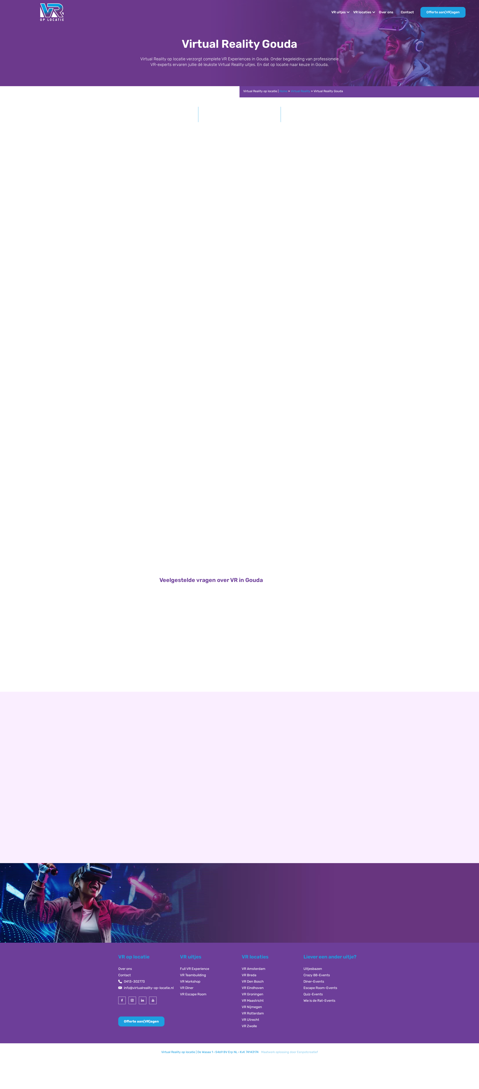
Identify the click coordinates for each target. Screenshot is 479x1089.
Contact (407, 12)
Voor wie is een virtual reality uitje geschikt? (202, 631)
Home (283, 91)
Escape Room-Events (320, 988)
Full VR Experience (194, 969)
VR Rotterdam (253, 1013)
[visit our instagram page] (132, 1000)
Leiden (129, 820)
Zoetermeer (133, 826)
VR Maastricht (253, 1001)
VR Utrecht (250, 1020)
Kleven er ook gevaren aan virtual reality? (200, 691)
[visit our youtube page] (153, 1000)
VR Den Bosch (253, 981)
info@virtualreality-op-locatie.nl (149, 988)
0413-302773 (134, 981)
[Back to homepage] (52, 12)
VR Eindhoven (253, 988)
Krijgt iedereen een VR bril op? (189, 661)
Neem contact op (138, 859)
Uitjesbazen (312, 969)
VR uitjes (338, 12)
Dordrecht (132, 832)
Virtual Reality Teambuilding (239, 546)
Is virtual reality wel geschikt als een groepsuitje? (207, 676)
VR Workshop (190, 981)
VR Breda (249, 975)
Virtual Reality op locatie (162, 209)
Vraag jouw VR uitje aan (336, 435)
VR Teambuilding (193, 975)
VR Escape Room (193, 994)
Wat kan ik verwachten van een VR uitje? (199, 646)
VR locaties (362, 12)
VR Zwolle (249, 1026)
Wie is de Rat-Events (319, 1001)
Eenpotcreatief (307, 1052)
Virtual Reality (300, 91)
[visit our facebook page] (122, 1000)
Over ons (386, 12)
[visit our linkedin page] (142, 1000)
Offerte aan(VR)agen (443, 12)
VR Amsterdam (253, 969)
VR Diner (186, 988)
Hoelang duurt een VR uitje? (188, 615)
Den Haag (131, 813)
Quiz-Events (313, 994)
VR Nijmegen (252, 1007)
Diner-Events (313, 981)
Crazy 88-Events (316, 975)
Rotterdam (132, 807)
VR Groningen (252, 994)
